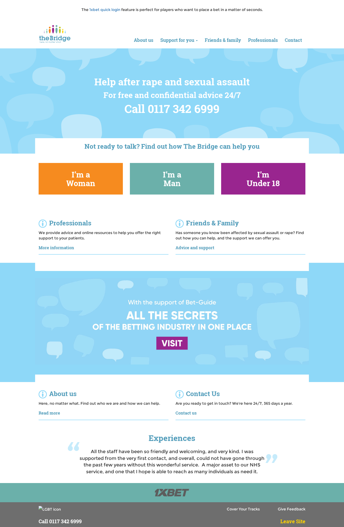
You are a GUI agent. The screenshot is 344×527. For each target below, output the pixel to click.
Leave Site (292, 521)
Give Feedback (291, 509)
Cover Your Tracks (243, 509)
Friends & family (223, 40)
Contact (293, 40)
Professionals (263, 40)
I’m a (80, 178)
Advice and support (195, 247)
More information (56, 247)
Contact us (186, 413)
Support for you (177, 40)
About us (143, 40)
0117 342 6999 (65, 521)
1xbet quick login (104, 9)
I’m (263, 178)
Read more (49, 413)
